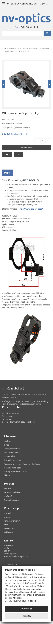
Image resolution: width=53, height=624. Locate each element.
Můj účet (7, 489)
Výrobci (7, 517)
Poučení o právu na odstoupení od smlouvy (22, 464)
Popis (7, 172)
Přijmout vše (26, 609)
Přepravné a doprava (12, 452)
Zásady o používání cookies (15, 472)
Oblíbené (8, 496)
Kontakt (7, 441)
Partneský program (12, 521)
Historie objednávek (12, 492)
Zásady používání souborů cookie (20, 601)
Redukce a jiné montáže (39, 48)
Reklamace (8, 532)
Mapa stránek (9, 528)
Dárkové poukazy (11, 500)
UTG (12, 119)
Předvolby (26, 616)
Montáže (12, 48)
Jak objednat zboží (12, 449)
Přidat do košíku (26, 148)
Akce (6, 525)
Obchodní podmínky (12, 460)
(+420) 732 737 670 (28, 27)
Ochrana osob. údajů (12, 468)
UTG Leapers (23, 48)
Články (7, 475)
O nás (6, 445)
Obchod (7, 513)
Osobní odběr (10, 456)
